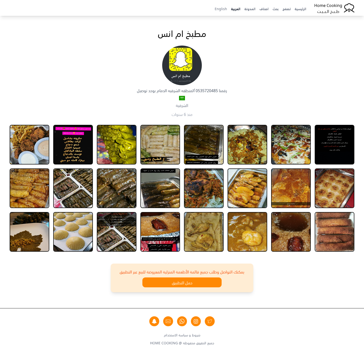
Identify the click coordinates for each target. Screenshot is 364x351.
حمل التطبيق (182, 282)
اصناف (264, 8)
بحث (276, 8)
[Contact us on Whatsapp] (182, 321)
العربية (235, 8)
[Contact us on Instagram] (196, 321)
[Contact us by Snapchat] (154, 321)
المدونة (250, 8)
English (221, 8)
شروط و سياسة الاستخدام (182, 334)
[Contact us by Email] (168, 321)
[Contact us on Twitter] (210, 321)
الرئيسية (300, 8)
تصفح (287, 8)
